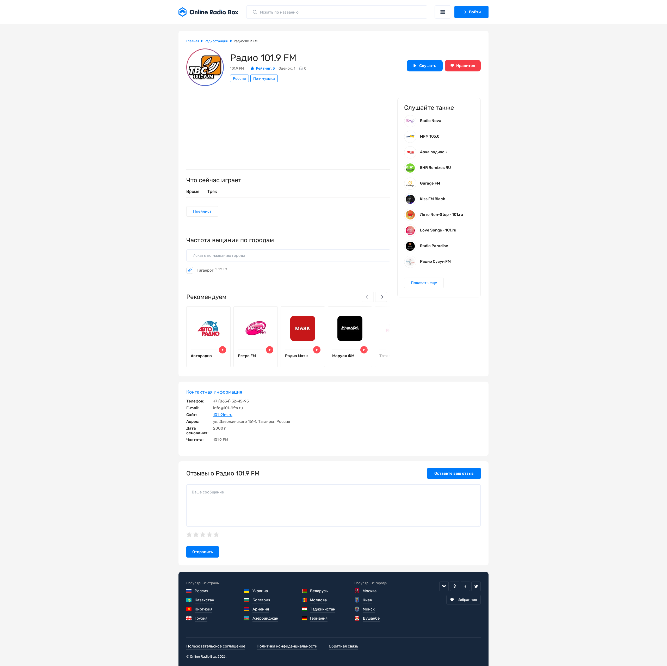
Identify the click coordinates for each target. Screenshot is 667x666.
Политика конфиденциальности (287, 646)
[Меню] (443, 12)
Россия (239, 78)
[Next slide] (381, 297)
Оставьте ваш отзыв (454, 473)
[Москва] (357, 591)
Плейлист (202, 211)
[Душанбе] (357, 618)
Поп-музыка (264, 78)
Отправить (202, 551)
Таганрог (212, 270)
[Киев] (357, 600)
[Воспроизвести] (222, 349)
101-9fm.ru (222, 414)
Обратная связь (343, 646)
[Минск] (357, 609)
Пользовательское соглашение (215, 646)
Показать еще (424, 282)
